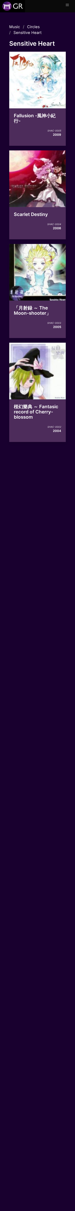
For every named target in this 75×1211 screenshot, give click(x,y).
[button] (67, 5)
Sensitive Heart (27, 32)
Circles (33, 26)
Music (14, 26)
